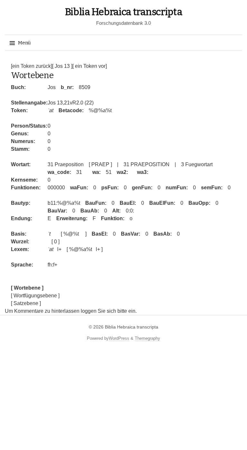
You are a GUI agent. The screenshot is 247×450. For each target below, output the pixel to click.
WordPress (119, 338)
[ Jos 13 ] (62, 66)
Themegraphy (147, 338)
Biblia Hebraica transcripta (123, 12)
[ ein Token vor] (89, 66)
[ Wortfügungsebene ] (35, 295)
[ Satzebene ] (26, 303)
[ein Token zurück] (31, 66)
